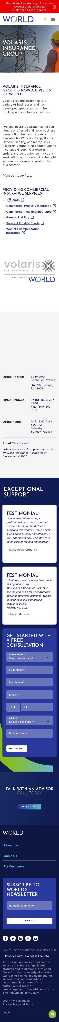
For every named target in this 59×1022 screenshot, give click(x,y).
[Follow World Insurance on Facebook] (5, 938)
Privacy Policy (14, 956)
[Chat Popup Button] (52, 1014)
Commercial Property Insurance (28, 205)
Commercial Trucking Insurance (29, 211)
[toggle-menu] (53, 19)
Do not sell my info (37, 956)
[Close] (54, 6)
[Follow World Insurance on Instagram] (28, 938)
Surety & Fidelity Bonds (22, 223)
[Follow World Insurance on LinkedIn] (20, 938)
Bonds (15, 200)
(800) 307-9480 (29, 806)
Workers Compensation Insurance (22, 230)
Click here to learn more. (30, 10)
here (28, 175)
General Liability (17, 217)
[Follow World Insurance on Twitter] (13, 938)
